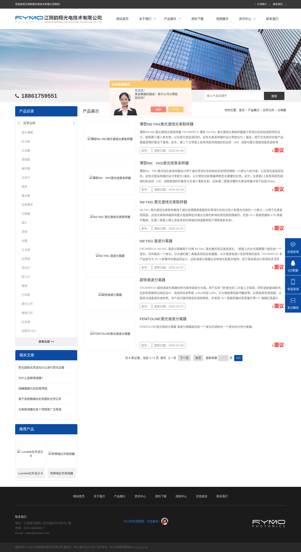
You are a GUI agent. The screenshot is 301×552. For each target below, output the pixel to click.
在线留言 (201, 496)
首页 (242, 110)
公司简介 (262, 4)
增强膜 (26, 159)
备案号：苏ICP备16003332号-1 (80, 547)
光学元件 (29, 123)
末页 (198, 358)
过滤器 (26, 150)
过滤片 (26, 177)
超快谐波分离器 (152, 280)
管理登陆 (127, 547)
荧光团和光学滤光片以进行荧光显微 (41, 367)
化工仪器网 (116, 547)
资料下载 (197, 18)
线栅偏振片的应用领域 (32, 388)
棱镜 (24, 285)
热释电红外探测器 (61, 473)
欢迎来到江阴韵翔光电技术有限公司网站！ (38, 4)
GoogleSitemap (140, 547)
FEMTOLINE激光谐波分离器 (163, 319)
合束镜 (26, 258)
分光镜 (26, 249)
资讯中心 (245, 18)
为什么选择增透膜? (30, 378)
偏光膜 (26, 195)
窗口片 (26, 276)
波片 (24, 222)
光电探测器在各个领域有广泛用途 (39, 409)
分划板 (26, 294)
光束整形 (27, 204)
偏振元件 (27, 312)
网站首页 (122, 18)
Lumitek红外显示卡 (30, 473)
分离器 (26, 213)
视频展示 (222, 18)
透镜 (24, 231)
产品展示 (170, 18)
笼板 (24, 186)
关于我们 (145, 18)
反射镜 (26, 321)
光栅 (24, 240)
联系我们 (278, 4)
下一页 (184, 358)
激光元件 (27, 303)
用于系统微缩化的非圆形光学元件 (39, 399)
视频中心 (181, 496)
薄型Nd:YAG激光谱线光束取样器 (167, 124)
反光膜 (26, 141)
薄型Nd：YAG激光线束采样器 (164, 163)
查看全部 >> (46, 341)
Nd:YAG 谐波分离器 (156, 241)
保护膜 (26, 168)
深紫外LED (29, 330)
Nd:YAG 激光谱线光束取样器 (163, 202)
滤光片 (26, 267)
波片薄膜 (27, 132)
